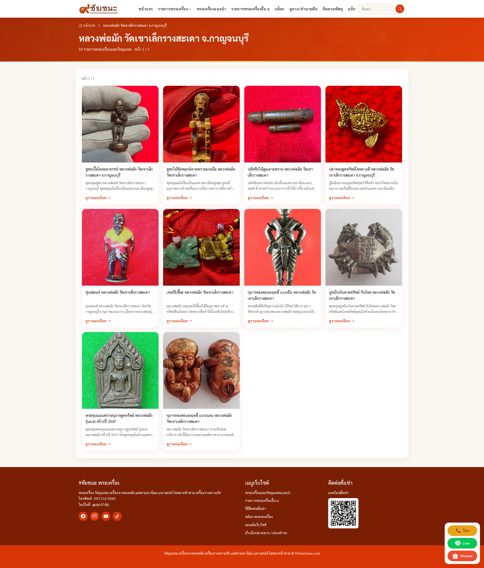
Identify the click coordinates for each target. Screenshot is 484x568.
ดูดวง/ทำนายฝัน (303, 8)
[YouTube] (105, 516)
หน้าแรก (145, 8)
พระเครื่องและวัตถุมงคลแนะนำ (268, 492)
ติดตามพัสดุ (333, 8)
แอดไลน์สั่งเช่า (338, 492)
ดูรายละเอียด (96, 197)
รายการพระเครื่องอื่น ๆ (250, 8)
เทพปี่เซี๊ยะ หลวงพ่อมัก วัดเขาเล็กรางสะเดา (200, 292)
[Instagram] (94, 516)
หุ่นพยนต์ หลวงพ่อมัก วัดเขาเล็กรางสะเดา (117, 292)
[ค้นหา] (400, 9)
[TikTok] (117, 516)
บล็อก (279, 8)
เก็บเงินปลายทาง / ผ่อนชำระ (266, 532)
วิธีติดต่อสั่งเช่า (255, 508)
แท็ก (351, 8)
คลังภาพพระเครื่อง (259, 516)
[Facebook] (83, 516)
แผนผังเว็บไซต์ (255, 524)
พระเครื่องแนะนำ (211, 8)
